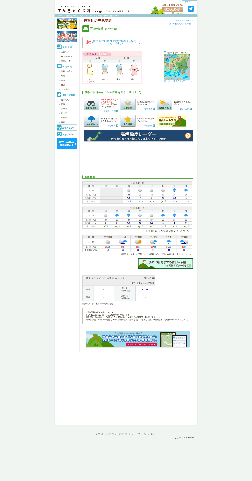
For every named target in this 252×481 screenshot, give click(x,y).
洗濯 (63, 122)
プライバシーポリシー (146, 434)
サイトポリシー (128, 434)
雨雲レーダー (66, 61)
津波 (63, 80)
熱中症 (64, 113)
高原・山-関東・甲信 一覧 (91, 16)
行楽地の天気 (72, 16)
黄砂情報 (65, 100)
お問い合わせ (101, 434)
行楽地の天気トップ (182, 20)
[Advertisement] (138, 158)
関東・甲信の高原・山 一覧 (179, 24)
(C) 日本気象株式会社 (186, 437)
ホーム (61, 16)
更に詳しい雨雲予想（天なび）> (178, 81)
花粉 (63, 104)
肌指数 (64, 117)
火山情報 (65, 89)
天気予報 (65, 52)
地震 (63, 76)
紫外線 (64, 109)
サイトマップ (190, 2)
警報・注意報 (66, 71)
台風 (63, 85)
